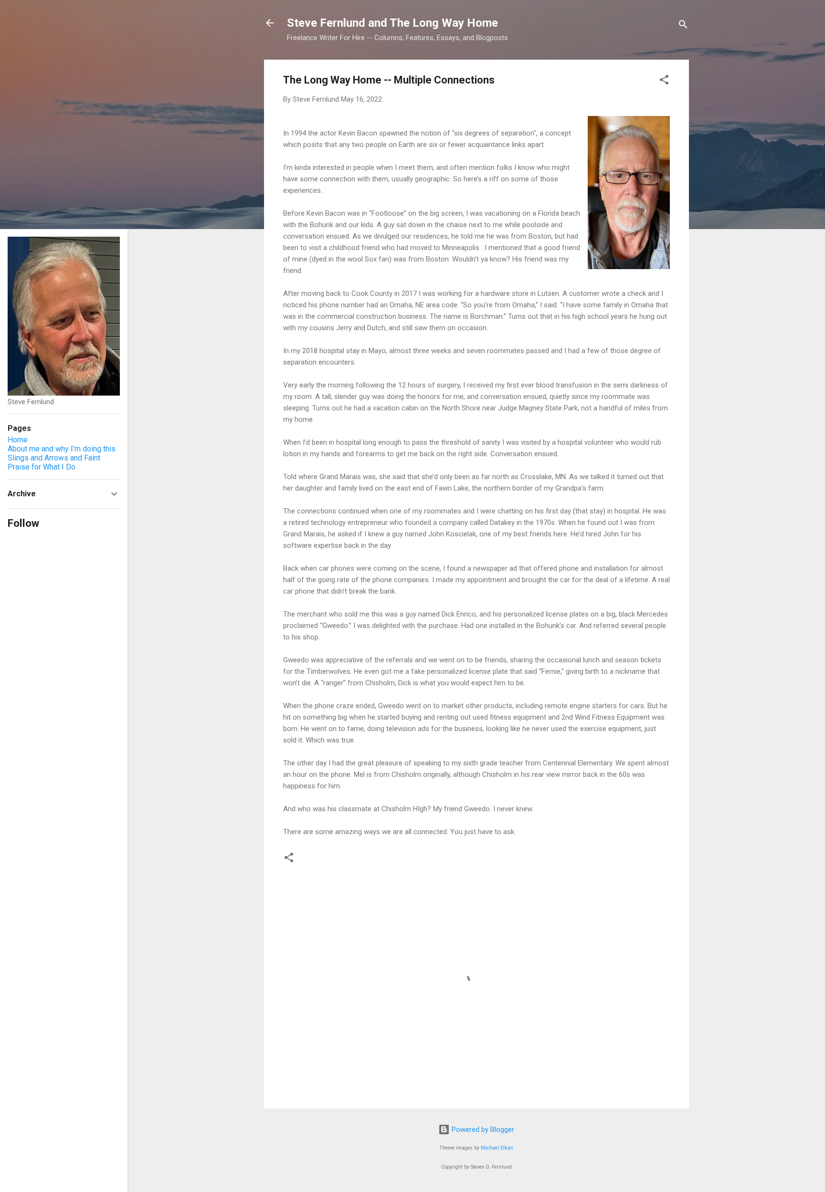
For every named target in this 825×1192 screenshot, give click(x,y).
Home (18, 439)
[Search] (683, 26)
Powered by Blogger (482, 1129)
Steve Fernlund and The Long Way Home (392, 23)
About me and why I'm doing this (62, 448)
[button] (664, 81)
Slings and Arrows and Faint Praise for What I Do (54, 462)
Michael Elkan (497, 1148)
